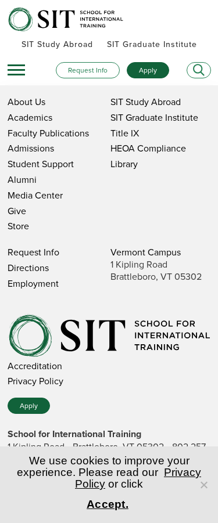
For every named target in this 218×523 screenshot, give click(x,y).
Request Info (88, 70)
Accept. (107, 504)
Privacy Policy (35, 380)
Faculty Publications (48, 133)
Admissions (31, 148)
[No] (203, 484)
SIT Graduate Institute (152, 44)
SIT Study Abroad (57, 44)
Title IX (124, 133)
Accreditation (35, 365)
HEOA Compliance (148, 148)
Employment (33, 283)
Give (17, 210)
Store (18, 225)
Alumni (22, 179)
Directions (28, 267)
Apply (148, 70)
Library (124, 163)
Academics (30, 117)
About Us (26, 101)
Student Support (41, 163)
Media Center (35, 195)
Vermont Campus (145, 252)
